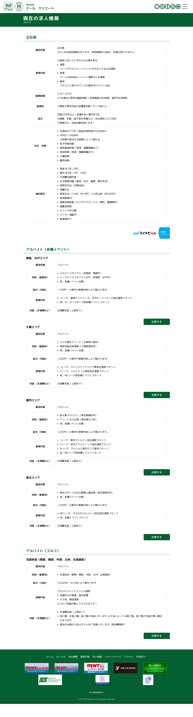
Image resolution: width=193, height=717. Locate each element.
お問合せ (140, 656)
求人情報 (97, 656)
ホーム (50, 656)
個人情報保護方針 (96, 692)
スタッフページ (113, 656)
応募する (157, 321)
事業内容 (85, 656)
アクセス (128, 656)
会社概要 (73, 656)
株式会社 (40, 6)
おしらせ (61, 656)
